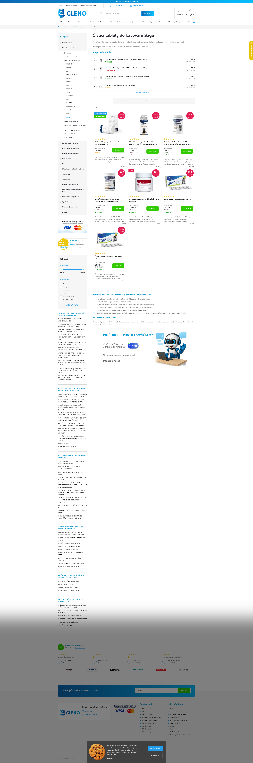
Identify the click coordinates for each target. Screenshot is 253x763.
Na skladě (67, 284)
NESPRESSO (70, 106)
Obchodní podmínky (176, 732)
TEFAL (68, 92)
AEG (67, 85)
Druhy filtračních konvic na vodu (71, 567)
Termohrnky (66, 174)
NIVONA (69, 89)
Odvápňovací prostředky (71, 57)
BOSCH (68, 82)
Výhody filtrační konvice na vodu (71, 563)
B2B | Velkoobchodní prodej (178, 720)
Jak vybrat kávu (64, 444)
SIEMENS (69, 78)
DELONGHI (69, 64)
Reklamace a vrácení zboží (88, 6)
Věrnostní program (175, 723)
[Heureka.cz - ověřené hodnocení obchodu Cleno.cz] (72, 244)
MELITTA (69, 114)
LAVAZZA (69, 103)
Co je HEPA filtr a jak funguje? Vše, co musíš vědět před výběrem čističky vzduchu (72, 492)
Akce (65, 287)
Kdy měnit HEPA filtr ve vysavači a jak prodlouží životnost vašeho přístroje (72, 500)
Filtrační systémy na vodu (70, 184)
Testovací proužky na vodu (72, 130)
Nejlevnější (123, 101)
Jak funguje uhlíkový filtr (68, 622)
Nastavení (110, 758)
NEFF (68, 99)
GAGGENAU (70, 96)
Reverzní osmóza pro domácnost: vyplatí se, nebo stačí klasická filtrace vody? (71, 355)
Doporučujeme (103, 101)
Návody (172, 726)
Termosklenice (66, 179)
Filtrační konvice (67, 164)
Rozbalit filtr (72, 305)
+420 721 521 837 (91, 715)
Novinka (66, 290)
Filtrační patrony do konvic (70, 154)
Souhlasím (156, 748)
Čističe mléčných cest (71, 122)
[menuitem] (67, 22)
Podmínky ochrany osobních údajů (180, 735)
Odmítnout (155, 756)
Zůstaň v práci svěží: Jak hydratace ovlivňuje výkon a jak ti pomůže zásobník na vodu (71, 378)
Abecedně (185, 101)
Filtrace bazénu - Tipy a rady (68, 581)
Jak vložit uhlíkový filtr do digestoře (72, 619)
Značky (64, 212)
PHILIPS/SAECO (71, 75)
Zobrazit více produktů (143, 93)
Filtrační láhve (66, 159)
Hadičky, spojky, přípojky (70, 143)
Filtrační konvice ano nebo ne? (69, 543)
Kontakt (60, 6)
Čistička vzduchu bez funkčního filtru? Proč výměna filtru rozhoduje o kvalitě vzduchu (72, 485)
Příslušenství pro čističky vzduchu (73, 169)
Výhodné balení (68, 300)
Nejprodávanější (164, 101)
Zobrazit (118, 150)
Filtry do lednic (67, 43)
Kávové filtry (68, 137)
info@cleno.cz (89, 711)
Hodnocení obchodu (71, 6)
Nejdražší (144, 101)
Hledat (147, 13)
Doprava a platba (175, 718)
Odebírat (184, 691)
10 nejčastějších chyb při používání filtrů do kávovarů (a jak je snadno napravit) (71, 407)
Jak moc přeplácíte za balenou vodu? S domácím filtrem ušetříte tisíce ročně (72, 370)
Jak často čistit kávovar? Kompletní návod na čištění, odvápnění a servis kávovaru (72, 431)
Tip (65, 293)
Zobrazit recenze (80, 648)
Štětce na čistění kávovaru (72, 134)
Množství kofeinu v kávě (67, 447)
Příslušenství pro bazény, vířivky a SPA (73, 191)
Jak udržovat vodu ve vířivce (69, 587)
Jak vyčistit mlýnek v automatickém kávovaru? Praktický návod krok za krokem (72, 438)
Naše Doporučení (69, 296)
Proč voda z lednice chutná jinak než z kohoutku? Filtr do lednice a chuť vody (72, 337)
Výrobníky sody (67, 202)
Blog (171, 729)
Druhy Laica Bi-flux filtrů (68, 550)
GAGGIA (69, 110)
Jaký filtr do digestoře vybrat (69, 616)
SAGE (68, 117)
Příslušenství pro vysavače (70, 148)
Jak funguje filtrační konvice (69, 546)
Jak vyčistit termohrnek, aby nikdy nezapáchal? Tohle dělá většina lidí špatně (71, 363)
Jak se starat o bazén (66, 584)
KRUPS (68, 68)
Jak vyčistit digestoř (65, 625)
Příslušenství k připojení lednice (151, 717)
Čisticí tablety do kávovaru (72, 60)
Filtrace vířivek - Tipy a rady (68, 591)
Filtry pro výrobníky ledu (70, 207)
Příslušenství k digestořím (70, 197)
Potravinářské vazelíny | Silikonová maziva (74, 126)
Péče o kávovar (67, 53)
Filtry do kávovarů (68, 48)
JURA (68, 71)
